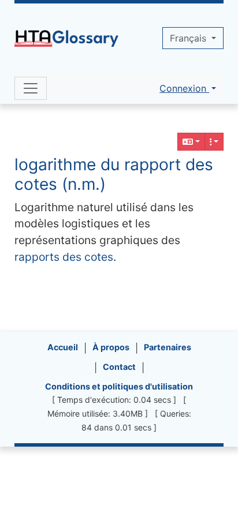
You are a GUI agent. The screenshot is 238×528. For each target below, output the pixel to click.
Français (189, 38)
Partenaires (167, 347)
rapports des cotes (63, 257)
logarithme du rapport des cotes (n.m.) (113, 174)
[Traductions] (191, 142)
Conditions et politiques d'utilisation (119, 386)
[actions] (214, 142)
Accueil (62, 347)
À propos (110, 347)
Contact (119, 367)
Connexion (184, 88)
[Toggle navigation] (30, 88)
